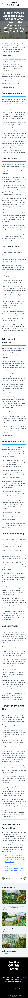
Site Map (20, 988)
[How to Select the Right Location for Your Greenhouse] (14, 919)
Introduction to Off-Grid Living (14, 979)
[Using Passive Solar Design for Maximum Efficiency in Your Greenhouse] (14, 941)
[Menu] (2, 4)
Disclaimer (13, 988)
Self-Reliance (11, 984)
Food (21, 34)
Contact (17, 988)
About (7, 988)
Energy (19, 977)
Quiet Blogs (14, 996)
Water (18, 984)
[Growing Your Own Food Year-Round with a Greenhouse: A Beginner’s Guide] (14, 897)
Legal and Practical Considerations (13, 981)
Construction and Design (8, 977)
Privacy (9, 988)
